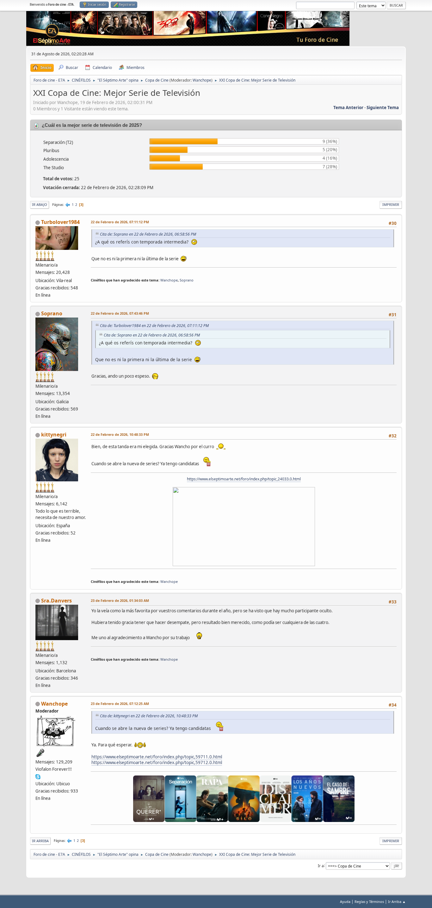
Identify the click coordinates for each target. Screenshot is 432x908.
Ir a (321, 865)
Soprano (187, 280)
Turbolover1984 (60, 222)
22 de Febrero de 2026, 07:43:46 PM (120, 313)
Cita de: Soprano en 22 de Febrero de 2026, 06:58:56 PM (148, 234)
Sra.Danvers (56, 600)
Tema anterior (348, 107)
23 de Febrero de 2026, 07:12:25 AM (120, 703)
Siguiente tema (383, 107)
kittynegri (53, 434)
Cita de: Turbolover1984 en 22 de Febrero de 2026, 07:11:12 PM (154, 325)
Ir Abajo (39, 204)
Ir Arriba (40, 840)
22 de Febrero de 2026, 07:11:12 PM (120, 221)
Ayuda (345, 901)
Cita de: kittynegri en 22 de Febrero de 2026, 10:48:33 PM (149, 716)
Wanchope (202, 80)
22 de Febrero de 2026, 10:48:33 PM (120, 434)
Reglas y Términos (369, 901)
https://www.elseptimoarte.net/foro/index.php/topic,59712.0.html (156, 762)
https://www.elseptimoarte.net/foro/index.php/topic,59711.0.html (156, 757)
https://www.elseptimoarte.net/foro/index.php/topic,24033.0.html (244, 479)
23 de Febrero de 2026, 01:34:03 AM (120, 600)
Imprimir (390, 204)
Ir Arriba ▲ (397, 901)
